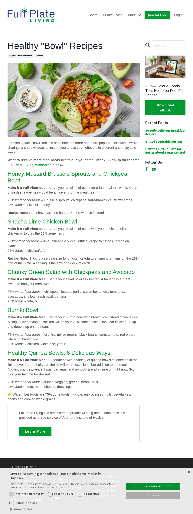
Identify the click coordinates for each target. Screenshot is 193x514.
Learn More (35, 431)
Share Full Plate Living (106, 15)
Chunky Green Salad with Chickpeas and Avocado (71, 272)
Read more (67, 487)
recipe (40, 56)
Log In (179, 15)
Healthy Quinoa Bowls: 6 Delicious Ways (59, 353)
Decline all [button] (153, 495)
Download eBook (165, 107)
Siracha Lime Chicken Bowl (42, 221)
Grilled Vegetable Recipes (163, 141)
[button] (65, 509)
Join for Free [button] (157, 15)
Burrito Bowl (23, 310)
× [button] (188, 472)
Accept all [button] (153, 486)
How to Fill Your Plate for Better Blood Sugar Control (165, 150)
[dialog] (96, 491)
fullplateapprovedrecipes (20, 56)
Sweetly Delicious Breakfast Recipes (165, 132)
